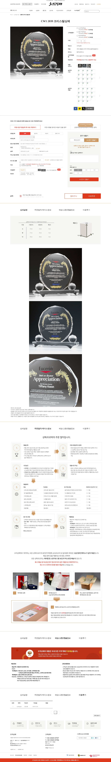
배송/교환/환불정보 (67, 210)
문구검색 (38, 148)
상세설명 (23, 210)
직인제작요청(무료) (26, 165)
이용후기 (36, 4)
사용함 (23, 164)
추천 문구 (77, 140)
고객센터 (30, 755)
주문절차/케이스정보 (42, 210)
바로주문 (91, 196)
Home (11, 14)
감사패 (51, 10)
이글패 (31, 10)
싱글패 (37, 10)
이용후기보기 (12, 749)
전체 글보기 (97, 715)
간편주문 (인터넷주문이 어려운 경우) (85, 126)
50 (78, 173)
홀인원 (44, 10)
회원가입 (81, 4)
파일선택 (22, 170)
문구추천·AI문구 (27, 4)
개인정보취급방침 (18, 755)
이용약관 (25, 755)
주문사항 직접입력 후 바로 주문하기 (25, 127)
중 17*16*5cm (86, 32)
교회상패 (69, 10)
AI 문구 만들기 (84, 179)
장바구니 (87, 4)
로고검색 (47, 160)
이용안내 (35, 755)
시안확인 (99, 4)
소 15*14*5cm (86, 28)
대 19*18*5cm (86, 36)
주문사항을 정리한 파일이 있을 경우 (55, 127)
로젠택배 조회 (20, 749)
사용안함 (41, 165)
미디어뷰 (43, 4)
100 (94, 170)
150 (86, 170)
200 (78, 170)
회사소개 (12, 755)
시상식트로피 (59, 10)
